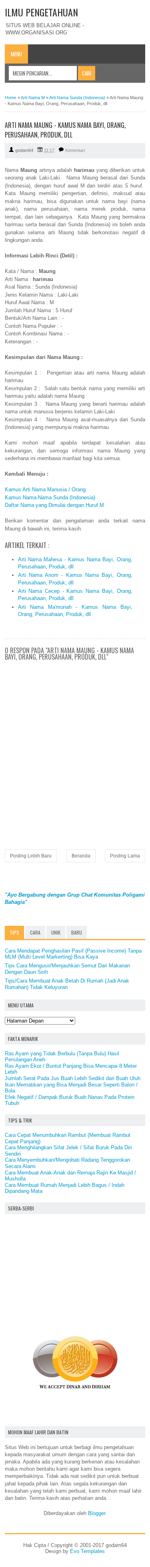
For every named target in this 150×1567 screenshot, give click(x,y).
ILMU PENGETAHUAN (41, 12)
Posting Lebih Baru (31, 856)
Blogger (96, 1513)
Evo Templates (87, 1551)
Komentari (75, 150)
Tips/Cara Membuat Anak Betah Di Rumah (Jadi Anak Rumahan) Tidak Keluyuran (67, 984)
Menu (16, 54)
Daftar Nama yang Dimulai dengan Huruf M (54, 505)
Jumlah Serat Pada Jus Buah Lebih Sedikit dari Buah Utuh (72, 1078)
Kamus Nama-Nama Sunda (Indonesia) (50, 497)
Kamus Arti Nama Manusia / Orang (45, 489)
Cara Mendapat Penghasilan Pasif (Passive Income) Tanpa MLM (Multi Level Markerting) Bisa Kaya (73, 954)
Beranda (81, 856)
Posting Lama (125, 856)
